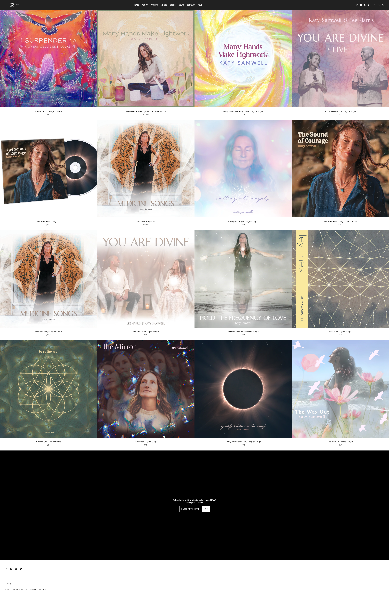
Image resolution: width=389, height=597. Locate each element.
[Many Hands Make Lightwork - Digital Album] (145, 58)
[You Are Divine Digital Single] (145, 279)
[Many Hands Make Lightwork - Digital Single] (243, 58)
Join (206, 509)
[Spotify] (365, 5)
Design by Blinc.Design (39, 589)
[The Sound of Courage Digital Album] (340, 168)
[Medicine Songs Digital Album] (48, 279)
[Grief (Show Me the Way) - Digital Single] (243, 389)
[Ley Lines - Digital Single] (340, 279)
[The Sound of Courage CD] (48, 168)
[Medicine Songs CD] (145, 168)
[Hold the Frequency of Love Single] (243, 279)
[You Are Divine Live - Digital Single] (340, 58)
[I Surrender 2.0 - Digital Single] (48, 58)
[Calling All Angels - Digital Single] (243, 168)
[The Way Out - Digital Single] (340, 389)
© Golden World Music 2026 (16, 589)
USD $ (9, 584)
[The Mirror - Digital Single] (145, 389)
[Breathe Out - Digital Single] (48, 389)
